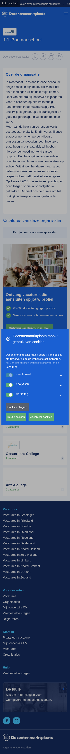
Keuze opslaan (16, 416)
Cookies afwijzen (17, 407)
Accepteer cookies (41, 416)
